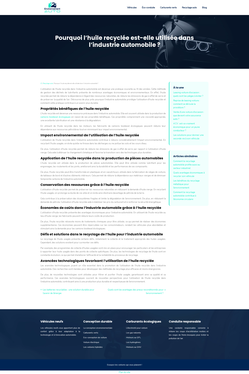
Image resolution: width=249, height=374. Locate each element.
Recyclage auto (189, 7)
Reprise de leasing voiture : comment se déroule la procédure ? (186, 104)
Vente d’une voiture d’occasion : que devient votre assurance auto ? (188, 116)
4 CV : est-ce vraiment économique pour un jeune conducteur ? (186, 127)
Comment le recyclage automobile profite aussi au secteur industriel (186, 165)
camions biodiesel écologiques (55, 116)
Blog (204, 7)
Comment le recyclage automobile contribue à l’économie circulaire (184, 196)
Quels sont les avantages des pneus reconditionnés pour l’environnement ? (135, 291)
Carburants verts (168, 7)
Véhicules (132, 7)
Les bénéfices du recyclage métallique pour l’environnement (186, 184)
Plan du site (124, 372)
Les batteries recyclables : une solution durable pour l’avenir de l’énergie (68, 291)
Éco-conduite (148, 7)
